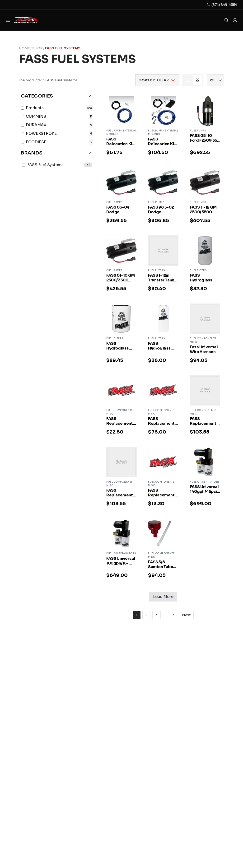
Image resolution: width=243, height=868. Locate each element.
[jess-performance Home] (32, 20)
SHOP (37, 48)
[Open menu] (8, 20)
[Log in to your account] (235, 20)
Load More (163, 596)
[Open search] (226, 20)
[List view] (188, 80)
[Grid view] (197, 80)
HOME (24, 48)
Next (186, 615)
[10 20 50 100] (215, 80)
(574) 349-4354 (224, 5)
